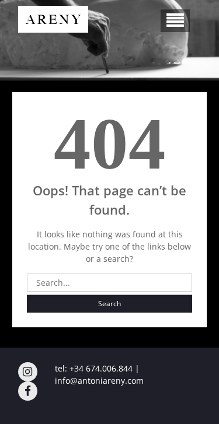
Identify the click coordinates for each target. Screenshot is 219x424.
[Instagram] (27, 371)
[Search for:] (110, 282)
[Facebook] (27, 391)
